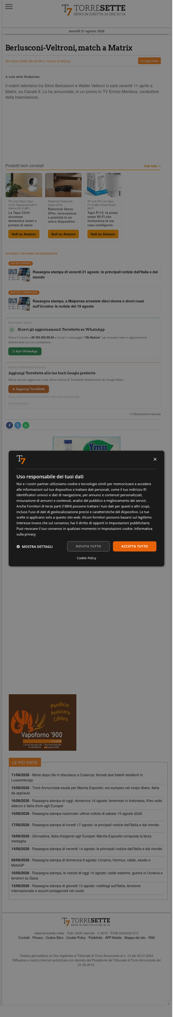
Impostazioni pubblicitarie (129, 523)
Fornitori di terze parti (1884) (49, 506)
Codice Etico (55, 937)
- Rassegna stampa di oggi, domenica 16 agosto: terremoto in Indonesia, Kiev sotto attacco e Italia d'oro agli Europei (86, 803)
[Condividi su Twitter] (17, 425)
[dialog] (86, 508)
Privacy (37, 937)
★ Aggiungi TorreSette (28, 389)
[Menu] (9, 6)
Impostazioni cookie (116, 528)
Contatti (24, 937)
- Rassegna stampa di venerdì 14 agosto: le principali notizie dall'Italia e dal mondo (86, 848)
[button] (34, 546)
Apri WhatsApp (26, 351)
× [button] (155, 459)
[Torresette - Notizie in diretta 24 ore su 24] (86, 922)
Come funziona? (18, 403)
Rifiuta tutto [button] (88, 546)
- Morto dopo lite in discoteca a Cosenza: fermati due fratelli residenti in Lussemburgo (77, 777)
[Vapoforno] (42, 722)
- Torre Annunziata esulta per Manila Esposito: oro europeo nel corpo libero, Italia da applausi (85, 790)
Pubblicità (95, 937)
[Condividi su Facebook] (9, 425)
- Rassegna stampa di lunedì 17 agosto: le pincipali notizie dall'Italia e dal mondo (85, 824)
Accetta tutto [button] (134, 546)
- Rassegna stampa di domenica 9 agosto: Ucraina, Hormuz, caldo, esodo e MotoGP (80, 862)
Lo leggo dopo (149, 61)
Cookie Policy (76, 937)
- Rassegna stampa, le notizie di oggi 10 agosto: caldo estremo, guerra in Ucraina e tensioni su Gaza (87, 875)
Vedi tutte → (152, 166)
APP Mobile (113, 937)
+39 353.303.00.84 (42, 337)
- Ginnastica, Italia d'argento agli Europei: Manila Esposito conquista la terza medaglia (81, 838)
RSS (151, 937)
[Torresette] (116, 10)
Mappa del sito (135, 937)
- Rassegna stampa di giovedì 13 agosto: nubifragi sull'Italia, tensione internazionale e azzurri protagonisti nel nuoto (76, 888)
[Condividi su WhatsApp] (26, 425)
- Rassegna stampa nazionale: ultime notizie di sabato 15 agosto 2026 (76, 813)
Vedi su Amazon (23, 234)
